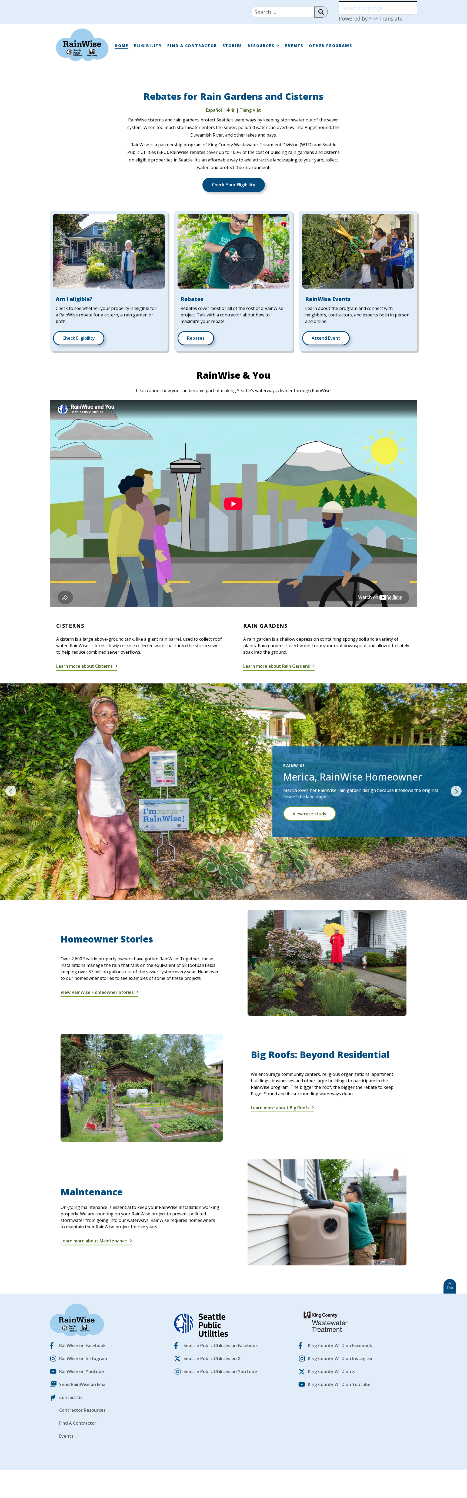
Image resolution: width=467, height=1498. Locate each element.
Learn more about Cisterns (85, 666)
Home (121, 45)
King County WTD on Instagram (340, 1358)
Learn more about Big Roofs (281, 1108)
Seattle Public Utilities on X (212, 1358)
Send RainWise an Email (83, 1384)
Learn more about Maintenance (94, 1241)
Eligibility (148, 45)
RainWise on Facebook (82, 1345)
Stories (232, 45)
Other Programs (330, 45)
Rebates (196, 338)
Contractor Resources (82, 1410)
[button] (10, 791)
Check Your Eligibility (233, 185)
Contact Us (70, 1397)
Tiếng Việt (250, 110)
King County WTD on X (331, 1371)
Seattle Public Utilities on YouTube (220, 1371)
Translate (391, 18)
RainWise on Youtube (81, 1371)
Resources (261, 45)
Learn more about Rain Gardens (277, 666)
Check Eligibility (78, 338)
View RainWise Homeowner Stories (98, 992)
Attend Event (326, 338)
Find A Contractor (192, 45)
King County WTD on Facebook (340, 1345)
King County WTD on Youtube (339, 1384)
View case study (309, 813)
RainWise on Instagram (83, 1358)
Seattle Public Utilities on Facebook (221, 1345)
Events (294, 45)
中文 (230, 110)
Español (214, 110)
